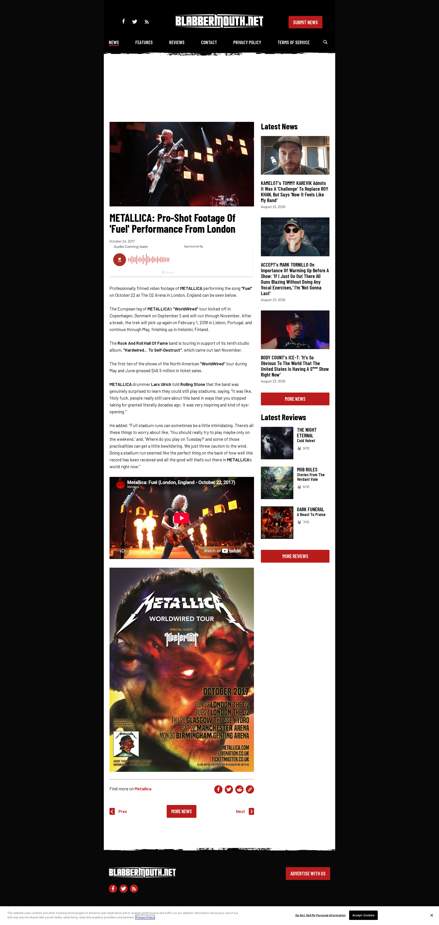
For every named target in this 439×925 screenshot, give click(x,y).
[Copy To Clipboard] (250, 789)
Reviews (177, 42)
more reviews (295, 556)
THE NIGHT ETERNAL (307, 432)
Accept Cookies (363, 915)
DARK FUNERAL (310, 509)
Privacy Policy (247, 42)
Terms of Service (294, 42)
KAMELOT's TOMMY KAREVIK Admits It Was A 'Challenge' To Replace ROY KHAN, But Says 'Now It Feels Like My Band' (294, 191)
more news (295, 399)
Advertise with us (308, 873)
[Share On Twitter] (229, 789)
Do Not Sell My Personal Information (320, 915)
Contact (209, 42)
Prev (122, 811)
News (114, 42)
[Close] (432, 915)
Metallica (143, 788)
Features (144, 42)
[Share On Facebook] (218, 789)
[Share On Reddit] (239, 789)
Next (240, 811)
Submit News (305, 22)
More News (181, 811)
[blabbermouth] (219, 26)
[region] (219, 915)
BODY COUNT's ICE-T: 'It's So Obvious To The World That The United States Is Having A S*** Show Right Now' (295, 366)
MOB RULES (307, 469)
